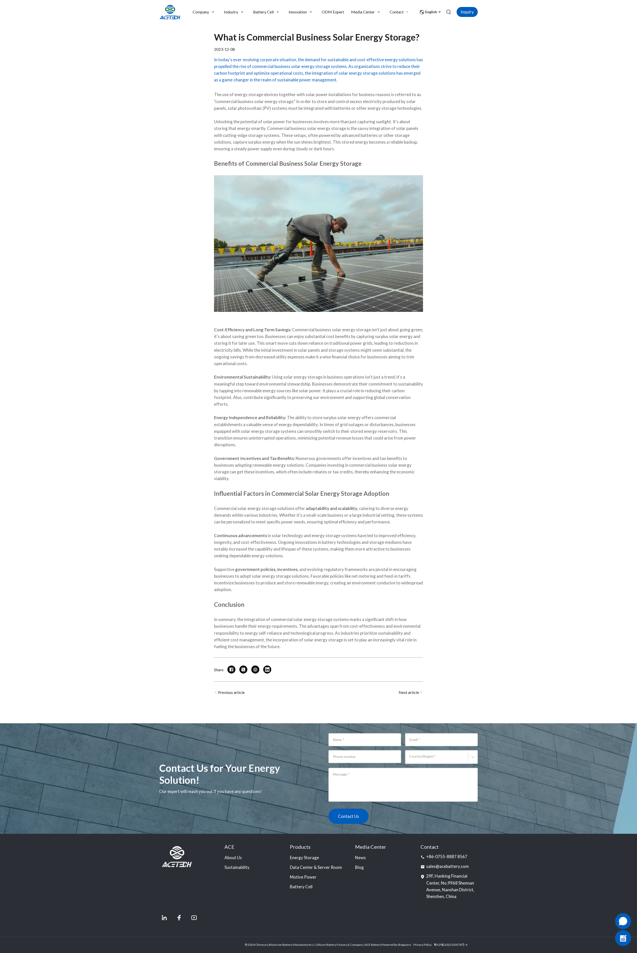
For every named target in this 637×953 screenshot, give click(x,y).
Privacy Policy (423, 945)
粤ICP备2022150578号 (449, 945)
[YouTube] (194, 918)
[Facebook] (179, 918)
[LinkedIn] (164, 918)
